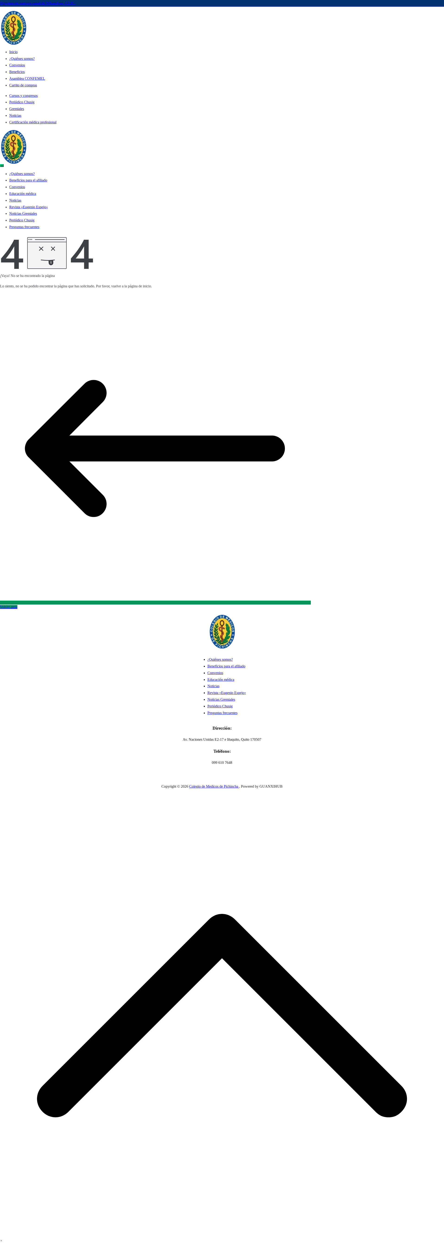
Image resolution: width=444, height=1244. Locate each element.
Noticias (15, 115)
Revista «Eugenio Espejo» (28, 207)
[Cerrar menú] (2, 166)
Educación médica (22, 194)
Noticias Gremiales (23, 213)
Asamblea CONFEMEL (27, 78)
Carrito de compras (23, 85)
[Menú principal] (2, 165)
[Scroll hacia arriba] (222, 1236)
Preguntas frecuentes (24, 227)
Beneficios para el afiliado (28, 180)
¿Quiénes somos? (22, 59)
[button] (1, 1241)
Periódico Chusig (21, 102)
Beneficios (17, 72)
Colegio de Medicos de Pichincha (214, 786)
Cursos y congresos (23, 96)
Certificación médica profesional (32, 122)
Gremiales (16, 109)
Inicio (13, 52)
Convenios (17, 65)
